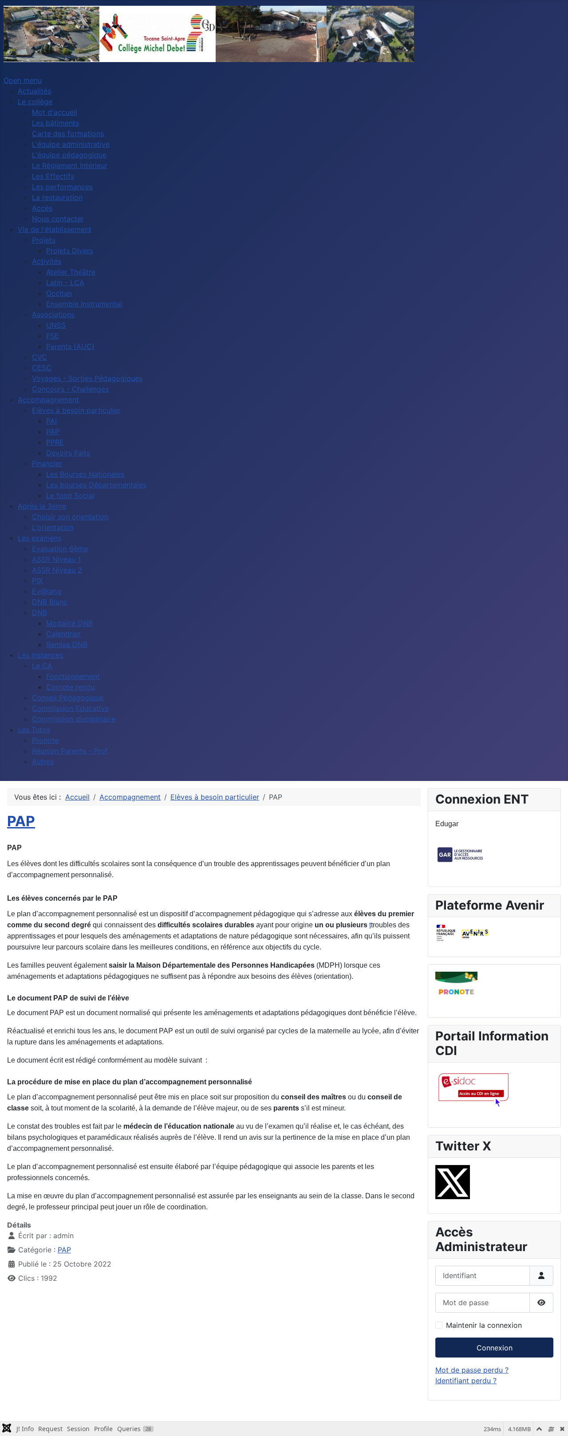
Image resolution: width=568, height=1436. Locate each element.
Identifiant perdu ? (466, 1380)
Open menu (23, 80)
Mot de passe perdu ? (472, 1369)
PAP (21, 821)
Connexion (495, 1347)
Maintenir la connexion (484, 1325)
